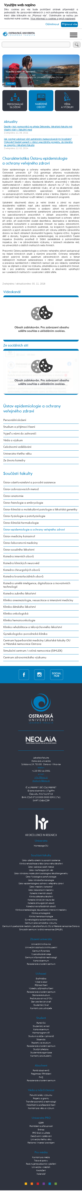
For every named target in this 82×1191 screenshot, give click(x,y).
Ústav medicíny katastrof (19, 536)
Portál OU (41, 1023)
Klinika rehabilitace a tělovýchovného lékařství (32, 627)
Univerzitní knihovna (41, 944)
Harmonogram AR (41, 1033)
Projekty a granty (41, 1098)
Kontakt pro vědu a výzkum (41, 1108)
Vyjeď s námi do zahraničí (19, 433)
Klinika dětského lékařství (19, 607)
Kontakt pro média (41, 1157)
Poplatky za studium (41, 1043)
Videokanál (12, 292)
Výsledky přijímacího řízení (41, 988)
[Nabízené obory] (41, 100)
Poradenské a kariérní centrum (41, 964)
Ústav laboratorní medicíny (20, 543)
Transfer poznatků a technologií (41, 1102)
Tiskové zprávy (41, 1161)
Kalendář (41, 1174)
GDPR (41, 1123)
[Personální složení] (14, 100)
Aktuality (10, 122)
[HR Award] (41, 825)
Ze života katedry (14, 460)
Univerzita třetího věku (17, 453)
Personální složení (14, 420)
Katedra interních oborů (18, 556)
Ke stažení (41, 1170)
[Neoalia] (41, 740)
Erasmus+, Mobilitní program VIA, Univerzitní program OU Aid (34, 77)
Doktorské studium (41, 995)
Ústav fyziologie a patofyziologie (24, 516)
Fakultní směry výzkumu (41, 1095)
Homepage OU (41, 846)
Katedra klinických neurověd (21, 563)
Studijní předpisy (41, 1049)
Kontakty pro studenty (41, 1056)
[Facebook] (24, 674)
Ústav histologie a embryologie (23, 502)
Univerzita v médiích (41, 1167)
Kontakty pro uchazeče (41, 1008)
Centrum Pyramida (41, 951)
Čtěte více (10, 83)
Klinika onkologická (15, 613)
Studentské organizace (41, 1053)
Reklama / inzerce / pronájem (41, 1143)
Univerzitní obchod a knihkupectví (41, 947)
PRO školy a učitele (41, 1133)
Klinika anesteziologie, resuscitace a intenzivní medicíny (38, 600)
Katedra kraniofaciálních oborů (23, 576)
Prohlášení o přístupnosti (41, 1126)
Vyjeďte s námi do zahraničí (20, 71)
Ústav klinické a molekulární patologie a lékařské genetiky (40, 509)
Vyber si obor (41, 982)
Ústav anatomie (13, 496)
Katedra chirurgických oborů (21, 570)
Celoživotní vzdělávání (17, 447)
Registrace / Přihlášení (41, 1074)
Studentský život (41, 1005)
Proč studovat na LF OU (41, 998)
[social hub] (56, 674)
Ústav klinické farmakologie (21, 523)
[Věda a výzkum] (67, 100)
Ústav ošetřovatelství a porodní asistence (29, 482)
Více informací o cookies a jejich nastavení (52, 18)
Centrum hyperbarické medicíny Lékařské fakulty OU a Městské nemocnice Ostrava (36, 642)
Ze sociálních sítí (15, 345)
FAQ (41, 1077)
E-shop (41, 1130)
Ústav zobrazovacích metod (21, 489)
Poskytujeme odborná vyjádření (41, 1164)
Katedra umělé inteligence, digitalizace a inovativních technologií (36, 585)
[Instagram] (39, 674)
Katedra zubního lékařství (19, 593)
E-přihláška (41, 979)
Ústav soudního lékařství (18, 549)
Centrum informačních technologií (41, 957)
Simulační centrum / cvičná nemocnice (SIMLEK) (32, 650)
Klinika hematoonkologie (19, 620)
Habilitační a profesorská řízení (41, 1105)
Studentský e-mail (41, 1026)
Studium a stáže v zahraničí (41, 1036)
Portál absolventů (41, 1070)
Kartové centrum (41, 961)
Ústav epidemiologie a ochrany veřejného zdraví (34, 529)
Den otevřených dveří (41, 1002)
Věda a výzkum (13, 440)
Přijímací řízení (41, 985)
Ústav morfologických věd (41, 870)
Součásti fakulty (18, 474)
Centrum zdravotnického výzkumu (24, 657)
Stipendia (41, 1039)
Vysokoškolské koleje (41, 954)
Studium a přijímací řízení (19, 427)
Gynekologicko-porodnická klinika (25, 634)
